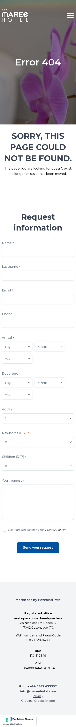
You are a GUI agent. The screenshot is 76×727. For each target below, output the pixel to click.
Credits (26, 700)
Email (7, 290)
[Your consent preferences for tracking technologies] (7, 720)
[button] (70, 15)
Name (8, 243)
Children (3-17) (14, 457)
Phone (8, 314)
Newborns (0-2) (15, 433)
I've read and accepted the (37, 530)
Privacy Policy (55, 530)
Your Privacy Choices (22, 719)
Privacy (38, 696)
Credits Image (44, 700)
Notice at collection (12, 724)
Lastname (11, 267)
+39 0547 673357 (43, 686)
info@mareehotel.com (38, 691)
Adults (8, 409)
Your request (13, 480)
